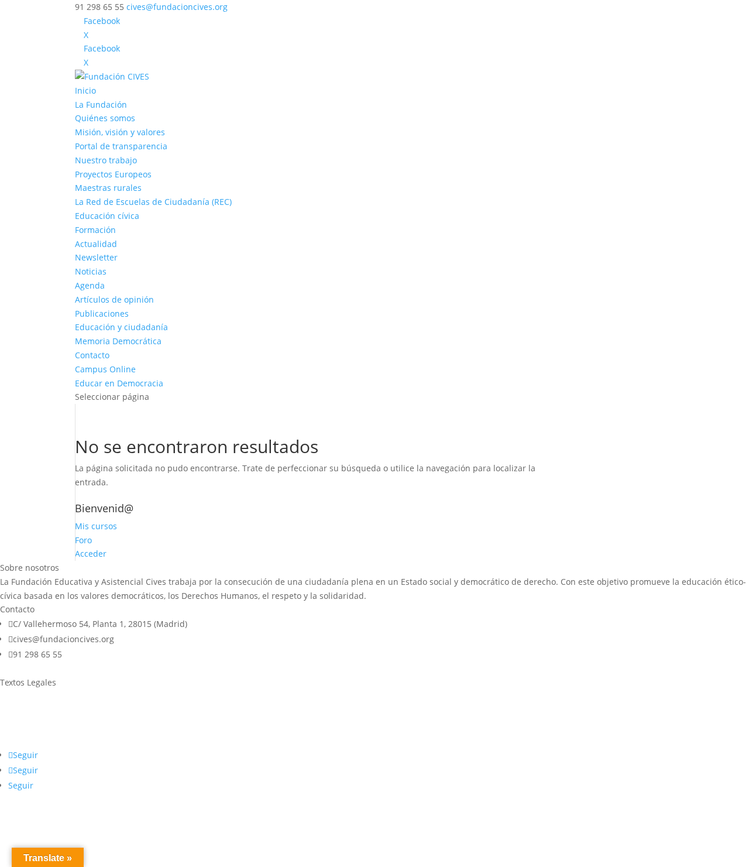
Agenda (90, 285)
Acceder (90, 553)
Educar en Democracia (119, 383)
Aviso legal (21, 696)
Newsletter (96, 257)
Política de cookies (35, 740)
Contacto (92, 355)
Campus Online (105, 369)
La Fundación (101, 104)
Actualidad (96, 243)
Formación (95, 229)
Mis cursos (96, 526)
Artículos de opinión (114, 299)
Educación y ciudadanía (121, 327)
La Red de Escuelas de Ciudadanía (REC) (153, 201)
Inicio (85, 90)
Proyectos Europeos (113, 174)
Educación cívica (107, 215)
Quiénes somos (105, 118)
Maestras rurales (108, 187)
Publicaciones (102, 313)
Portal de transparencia (121, 146)
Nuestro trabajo (106, 160)
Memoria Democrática (118, 341)
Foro (83, 540)
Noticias (90, 271)
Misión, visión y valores (120, 132)
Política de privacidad (42, 718)
